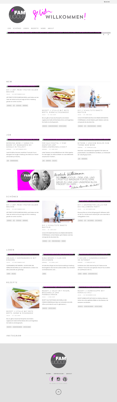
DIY (14, 105)
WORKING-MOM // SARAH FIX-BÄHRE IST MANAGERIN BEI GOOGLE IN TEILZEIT (58, 32)
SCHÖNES (17, 28)
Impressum (59, 373)
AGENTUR (48, 160)
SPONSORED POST (92, 273)
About (69, 373)
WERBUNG (25, 105)
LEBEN (26, 28)
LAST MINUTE (98, 220)
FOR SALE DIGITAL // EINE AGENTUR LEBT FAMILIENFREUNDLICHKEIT (54, 145)
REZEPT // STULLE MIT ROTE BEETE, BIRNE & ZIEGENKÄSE (55, 111)
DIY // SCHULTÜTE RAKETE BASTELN (90, 111)
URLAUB (14, 273)
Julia (8, 94)
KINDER (99, 126)
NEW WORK (84, 158)
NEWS (43, 28)
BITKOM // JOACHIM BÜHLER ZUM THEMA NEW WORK (93, 144)
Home (48, 373)
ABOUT (51, 28)
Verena (8, 149)
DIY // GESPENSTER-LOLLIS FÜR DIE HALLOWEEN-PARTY (92, 206)
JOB (9, 28)
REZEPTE (35, 28)
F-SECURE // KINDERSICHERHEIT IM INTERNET (93, 259)
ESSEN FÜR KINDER (53, 126)
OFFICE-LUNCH (62, 126)
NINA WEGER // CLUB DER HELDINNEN (54, 259)
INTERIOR (18, 105)
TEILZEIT (54, 160)
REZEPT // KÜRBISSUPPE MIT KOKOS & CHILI (91, 292)
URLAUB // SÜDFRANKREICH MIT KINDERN (21, 259)
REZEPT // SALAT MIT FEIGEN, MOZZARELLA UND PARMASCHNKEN (56, 293)
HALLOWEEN (91, 220)
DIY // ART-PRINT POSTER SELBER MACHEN (22, 91)
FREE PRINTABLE (92, 126)
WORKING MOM (14, 160)
